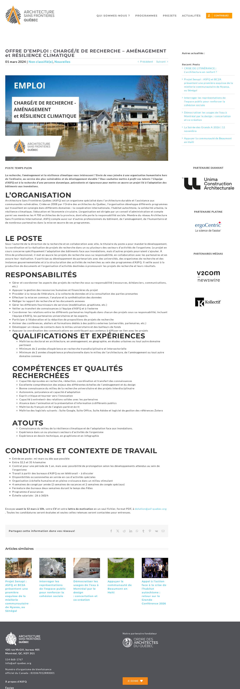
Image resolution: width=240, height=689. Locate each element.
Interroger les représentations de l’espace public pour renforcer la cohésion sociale (52, 589)
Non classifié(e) (41, 62)
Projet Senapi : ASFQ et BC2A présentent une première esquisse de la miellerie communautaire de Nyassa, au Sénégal (17, 596)
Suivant (161, 61)
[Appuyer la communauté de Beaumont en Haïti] (121, 559)
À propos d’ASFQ (16, 681)
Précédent (146, 61)
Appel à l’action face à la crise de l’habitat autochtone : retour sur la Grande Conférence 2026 (154, 592)
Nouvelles (62, 62)
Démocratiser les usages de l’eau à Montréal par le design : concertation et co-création (207, 116)
